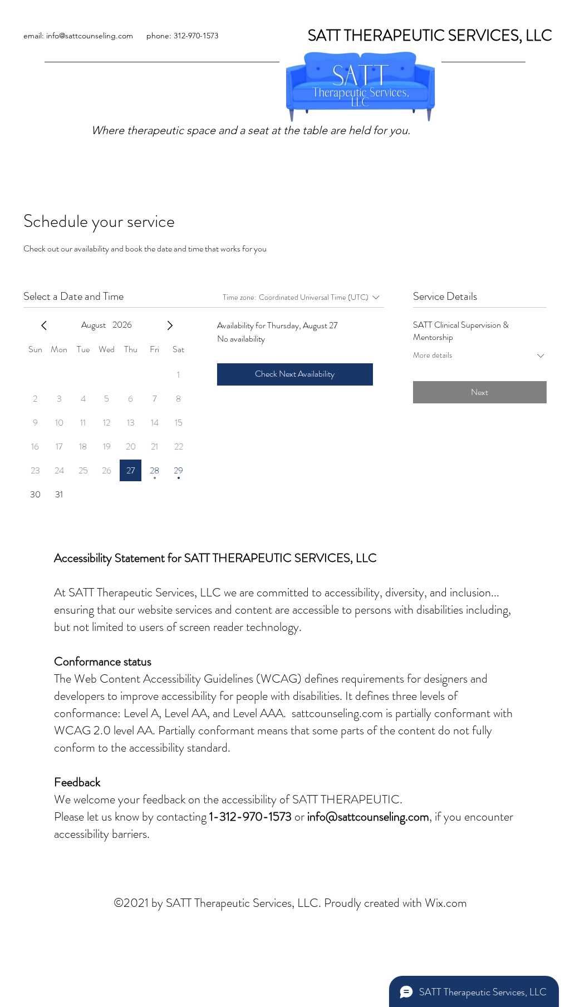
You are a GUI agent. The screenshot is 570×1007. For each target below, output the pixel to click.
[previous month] (44, 325)
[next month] (169, 325)
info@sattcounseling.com (368, 816)
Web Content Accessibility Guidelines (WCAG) (188, 678)
